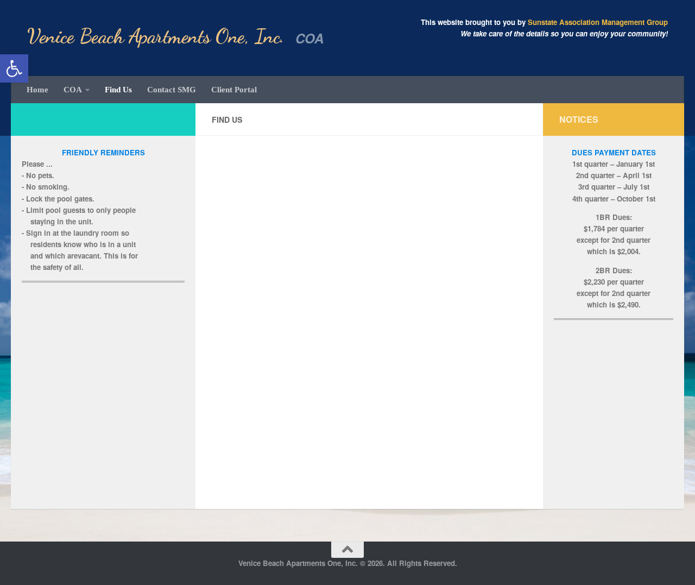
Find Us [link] (118, 89)
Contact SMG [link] (171, 89)
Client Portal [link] (234, 89)
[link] (14, 68)
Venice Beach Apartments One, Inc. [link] (156, 36)
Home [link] (37, 89)
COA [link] (73, 89)
